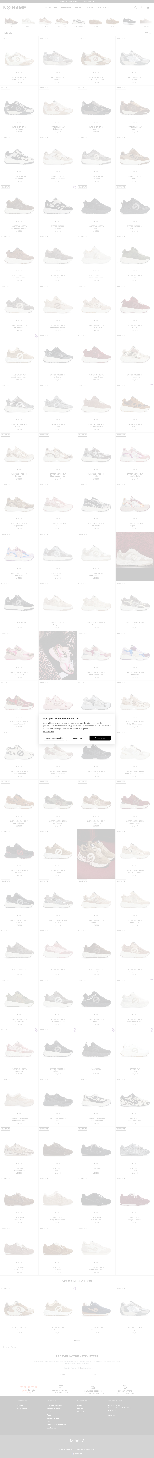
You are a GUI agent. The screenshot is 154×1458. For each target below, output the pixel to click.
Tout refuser (77, 738)
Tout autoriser (100, 738)
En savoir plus (48, 731)
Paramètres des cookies (54, 738)
